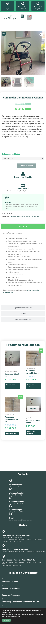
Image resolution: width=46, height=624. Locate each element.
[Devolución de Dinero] (2, 585)
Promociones (35, 216)
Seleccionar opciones (10, 386)
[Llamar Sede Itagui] (7, 3)
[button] (22, 16)
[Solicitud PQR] (2, 605)
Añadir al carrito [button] (12, 433)
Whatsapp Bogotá (16, 510)
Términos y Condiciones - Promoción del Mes (20, 602)
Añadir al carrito (26, 165)
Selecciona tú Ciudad (11, 154)
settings (17, 616)
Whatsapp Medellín (16, 501)
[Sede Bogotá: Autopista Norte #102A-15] (3, 556)
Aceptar (6, 620)
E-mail (11, 518)
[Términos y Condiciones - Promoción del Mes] (2, 598)
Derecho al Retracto (10, 582)
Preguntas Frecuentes (11, 595)
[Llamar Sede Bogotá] (37, 3)
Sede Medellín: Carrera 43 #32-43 (16, 535)
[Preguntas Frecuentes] (2, 592)
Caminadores (26, 216)
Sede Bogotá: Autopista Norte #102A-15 (18, 560)
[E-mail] (10, 514)
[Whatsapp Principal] (10, 489)
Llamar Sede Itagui (7, 8)
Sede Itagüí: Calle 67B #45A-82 (15, 549)
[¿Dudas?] (7, 197)
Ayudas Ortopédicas (15, 216)
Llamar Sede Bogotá (37, 8)
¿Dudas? (8, 202)
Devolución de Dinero (10, 588)
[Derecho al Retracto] (2, 578)
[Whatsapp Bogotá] (10, 505)
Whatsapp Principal (16, 493)
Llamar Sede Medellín (22, 8)
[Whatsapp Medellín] (10, 497)
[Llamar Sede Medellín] (22, 3)
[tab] (23, 226)
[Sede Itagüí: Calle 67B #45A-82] (3, 545)
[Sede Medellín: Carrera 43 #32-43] (3, 531)
